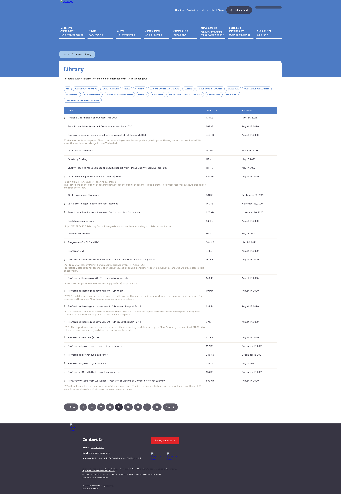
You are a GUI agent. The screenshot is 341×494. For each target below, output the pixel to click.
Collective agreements (256, 89)
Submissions (264, 32)
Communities (180, 32)
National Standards (86, 89)
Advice (96, 32)
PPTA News (157, 94)
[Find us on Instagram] (173, 456)
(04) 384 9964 (97, 447)
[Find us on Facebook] (157, 456)
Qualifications (111, 89)
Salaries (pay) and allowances (185, 94)
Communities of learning (119, 94)
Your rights (232, 94)
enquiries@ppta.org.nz (99, 453)
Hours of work (92, 94)
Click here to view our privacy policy (94, 478)
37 (157, 407)
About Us (179, 10)
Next (168, 407)
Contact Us (192, 10)
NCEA (127, 89)
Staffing (140, 89)
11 (138, 407)
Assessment (72, 94)
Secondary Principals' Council (82, 100)
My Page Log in (241, 10)
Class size (233, 89)
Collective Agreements (72, 31)
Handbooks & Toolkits (210, 89)
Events (126, 32)
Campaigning (153, 32)
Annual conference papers (164, 89)
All (67, 89)
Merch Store (217, 10)
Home (66, 54)
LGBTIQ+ (142, 94)
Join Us (204, 10)
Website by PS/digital (90, 488)
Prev (72, 407)
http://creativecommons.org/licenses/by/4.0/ (98, 471)
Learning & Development (239, 31)
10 (128, 407)
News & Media (212, 31)
